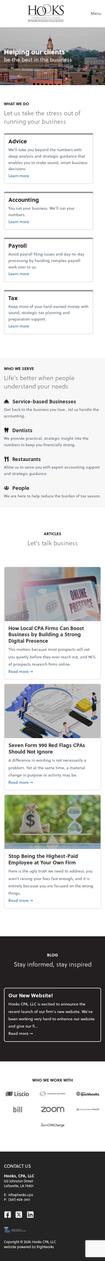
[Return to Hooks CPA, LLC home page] (46, 13)
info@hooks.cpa (20, 1194)
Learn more (31, 175)
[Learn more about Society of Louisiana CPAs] (15, 1230)
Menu (96, 13)
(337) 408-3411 (19, 1199)
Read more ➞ (52, 671)
